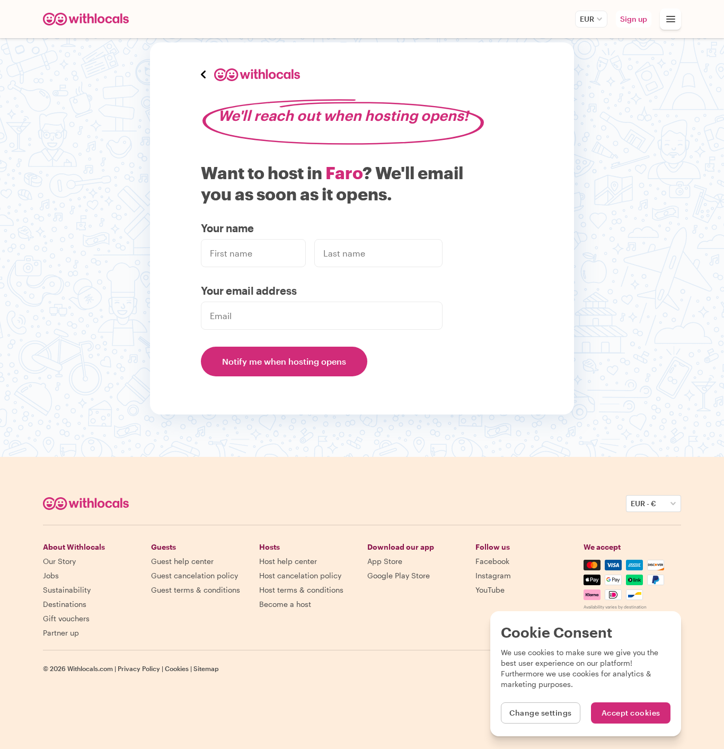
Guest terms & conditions (195, 589)
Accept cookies (631, 712)
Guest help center (182, 561)
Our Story (59, 561)
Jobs (51, 575)
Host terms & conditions (301, 589)
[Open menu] (670, 19)
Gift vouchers (66, 618)
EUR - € (643, 503)
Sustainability (67, 589)
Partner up (61, 632)
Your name (227, 228)
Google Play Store (398, 575)
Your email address (249, 290)
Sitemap (206, 668)
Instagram (493, 575)
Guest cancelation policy (194, 575)
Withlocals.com (90, 668)
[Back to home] (87, 19)
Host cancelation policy (300, 575)
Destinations (64, 604)
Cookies (177, 668)
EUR (587, 18)
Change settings (540, 712)
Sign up (633, 18)
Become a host (285, 604)
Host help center (288, 561)
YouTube (490, 589)
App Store (384, 561)
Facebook (492, 561)
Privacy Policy (139, 668)
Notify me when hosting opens (284, 361)
